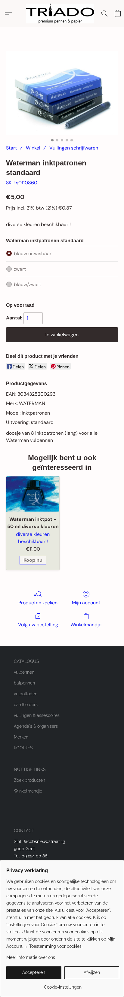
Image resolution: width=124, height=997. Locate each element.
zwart (20, 269)
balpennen (24, 683)
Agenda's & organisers (36, 726)
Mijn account (86, 603)
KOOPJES (23, 747)
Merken (21, 737)
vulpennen (24, 672)
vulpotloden (25, 693)
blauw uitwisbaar (32, 253)
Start (11, 148)
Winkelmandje (85, 624)
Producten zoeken (37, 603)
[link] (62, 985)
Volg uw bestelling (38, 624)
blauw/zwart (27, 284)
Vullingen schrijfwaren (73, 148)
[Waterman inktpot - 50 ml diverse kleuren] (32, 494)
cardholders (26, 704)
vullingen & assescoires (37, 715)
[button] (62, 13)
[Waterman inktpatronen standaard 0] (62, 93)
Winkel (33, 148)
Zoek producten (29, 780)
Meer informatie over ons (30, 957)
